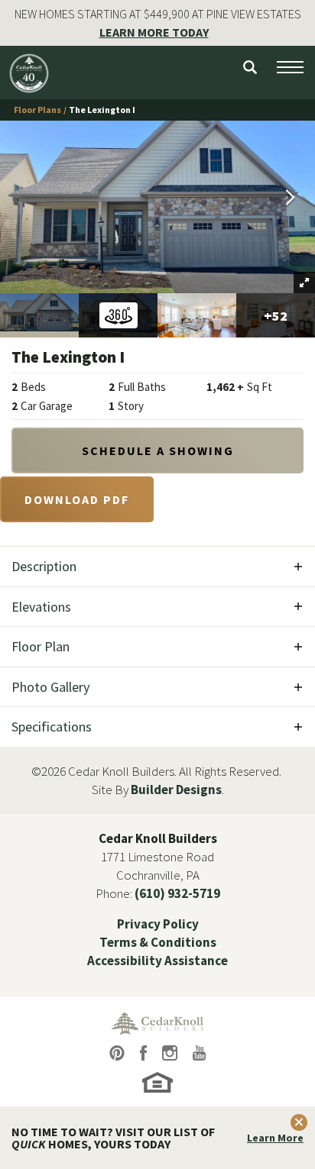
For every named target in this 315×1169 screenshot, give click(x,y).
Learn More (275, 1137)
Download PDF (76, 499)
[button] (250, 67)
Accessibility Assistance (157, 960)
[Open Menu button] (290, 67)
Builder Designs (176, 789)
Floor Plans (37, 109)
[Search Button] (250, 67)
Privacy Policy (158, 924)
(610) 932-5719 (177, 893)
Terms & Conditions (157, 942)
